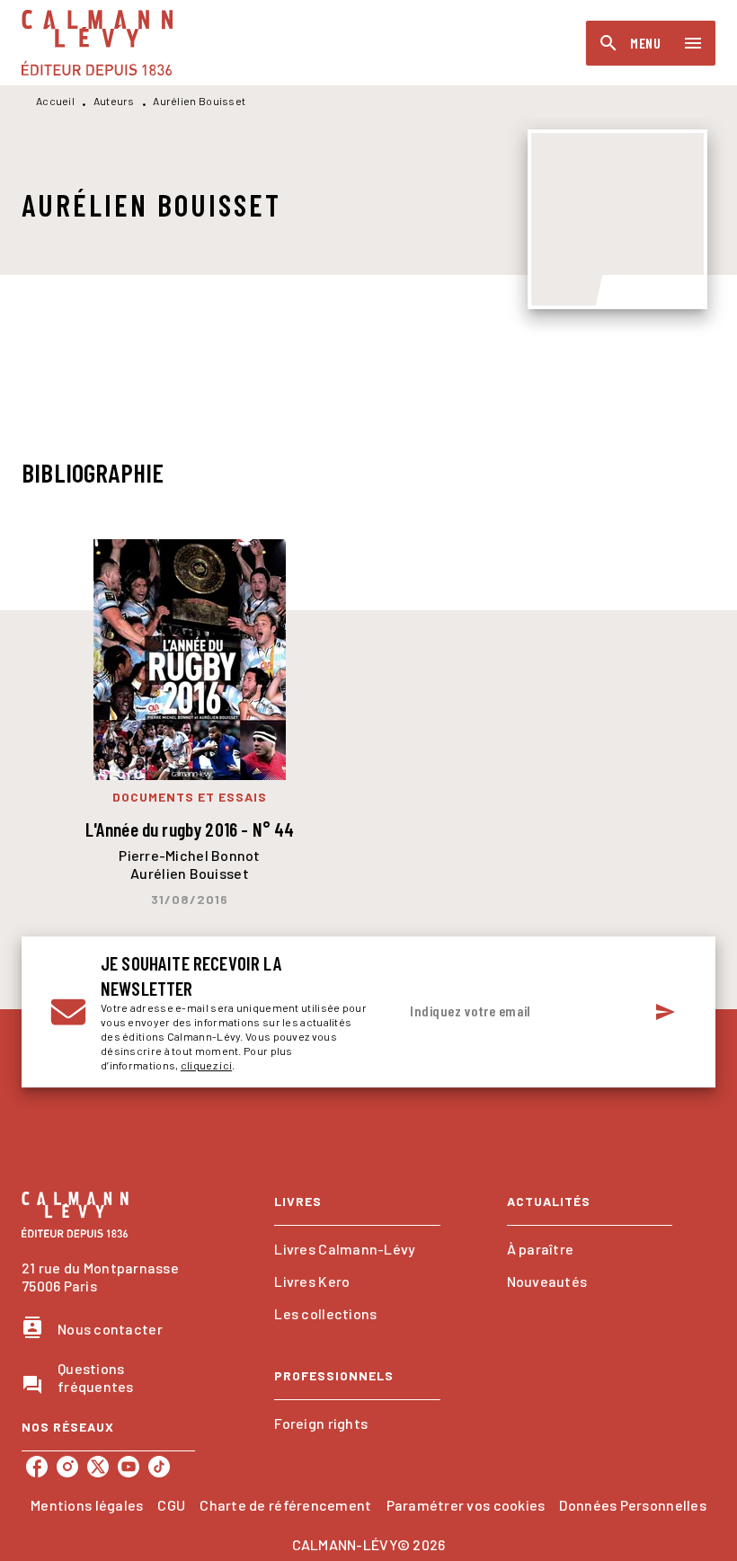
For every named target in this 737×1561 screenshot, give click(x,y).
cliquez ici (206, 1065)
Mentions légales (87, 1504)
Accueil (55, 100)
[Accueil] (97, 42)
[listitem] (37, 1466)
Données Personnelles (632, 1504)
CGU (171, 1504)
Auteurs (114, 100)
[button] (357, 1249)
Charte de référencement (285, 1504)
